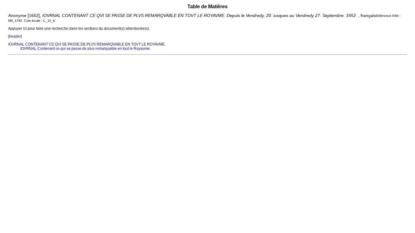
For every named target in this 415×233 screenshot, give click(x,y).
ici (25, 28)
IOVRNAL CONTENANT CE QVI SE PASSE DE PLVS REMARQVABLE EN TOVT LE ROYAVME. (87, 44)
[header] (15, 36)
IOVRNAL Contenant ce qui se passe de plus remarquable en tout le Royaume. (85, 48)
